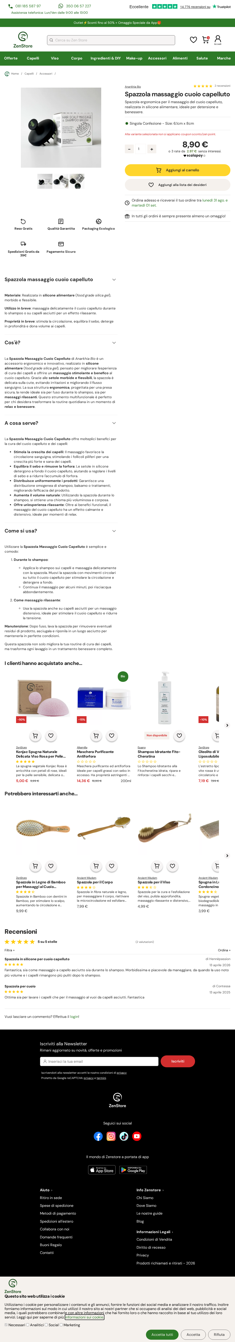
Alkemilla (82, 747)
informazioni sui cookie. (84, 1317)
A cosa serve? (21, 423)
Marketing (71, 1325)
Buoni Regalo (51, 1244)
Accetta (193, 1334)
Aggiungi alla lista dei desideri (182, 185)
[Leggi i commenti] (203, 85)
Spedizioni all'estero (56, 1221)
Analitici (37, 1325)
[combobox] (111, 40)
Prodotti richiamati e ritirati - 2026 (166, 1263)
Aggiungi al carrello (182, 170)
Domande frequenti (56, 1237)
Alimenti (180, 58)
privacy (122, 1073)
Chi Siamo (145, 1197)
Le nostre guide (149, 1213)
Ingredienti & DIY (106, 58)
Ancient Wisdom (86, 878)
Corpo (76, 58)
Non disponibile (157, 735)
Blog (140, 1221)
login (74, 1016)
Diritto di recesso (151, 1247)
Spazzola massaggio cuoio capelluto (49, 279)
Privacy (143, 1255)
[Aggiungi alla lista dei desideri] (51, 735)
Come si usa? (21, 530)
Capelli (33, 58)
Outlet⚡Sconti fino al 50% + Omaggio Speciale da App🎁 (117, 23)
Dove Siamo (146, 1205)
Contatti (47, 1252)
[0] (205, 42)
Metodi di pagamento (58, 1213)
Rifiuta (219, 1334)
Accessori (157, 58)
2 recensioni (222, 86)
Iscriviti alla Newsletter (81, 1046)
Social (54, 1325)
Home (15, 73)
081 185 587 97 (28, 6)
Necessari (17, 1325)
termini (101, 1078)
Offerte (11, 58)
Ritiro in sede (51, 1197)
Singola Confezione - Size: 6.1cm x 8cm (162, 123)
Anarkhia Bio (133, 87)
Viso (55, 58)
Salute (202, 58)
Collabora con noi (54, 1229)
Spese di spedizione (56, 1205)
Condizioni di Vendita (154, 1239)
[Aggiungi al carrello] (35, 735)
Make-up (134, 58)
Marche (224, 58)
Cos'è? (12, 342)
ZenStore (21, 747)
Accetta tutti (162, 1334)
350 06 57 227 (78, 6)
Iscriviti (177, 1061)
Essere (141, 747)
